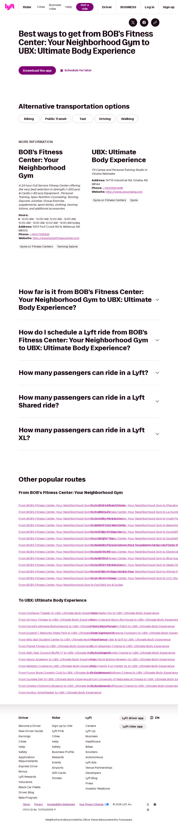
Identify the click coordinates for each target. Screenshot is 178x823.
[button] (89, 299)
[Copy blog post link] (155, 22)
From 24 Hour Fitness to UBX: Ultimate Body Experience (57, 620)
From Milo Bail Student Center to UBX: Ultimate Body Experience (63, 640)
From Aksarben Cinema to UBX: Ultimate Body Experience (129, 646)
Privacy (38, 804)
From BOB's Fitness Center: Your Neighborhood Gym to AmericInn (63, 558)
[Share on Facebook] (144, 22)
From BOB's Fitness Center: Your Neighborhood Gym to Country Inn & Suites (71, 519)
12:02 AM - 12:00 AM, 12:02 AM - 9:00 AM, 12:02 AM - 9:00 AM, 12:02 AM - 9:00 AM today (49, 221)
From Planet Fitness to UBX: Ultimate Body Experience (56, 646)
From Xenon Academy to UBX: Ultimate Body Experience (57, 659)
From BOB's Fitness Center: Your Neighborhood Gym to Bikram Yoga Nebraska (72, 525)
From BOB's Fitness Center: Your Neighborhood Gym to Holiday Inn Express (70, 532)
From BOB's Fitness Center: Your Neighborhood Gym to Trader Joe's (64, 512)
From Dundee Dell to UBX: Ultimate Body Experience (54, 679)
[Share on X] (133, 22)
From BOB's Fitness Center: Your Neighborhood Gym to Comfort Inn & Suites (71, 565)
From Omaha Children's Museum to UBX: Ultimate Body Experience (64, 686)
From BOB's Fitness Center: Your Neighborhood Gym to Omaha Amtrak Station (72, 505)
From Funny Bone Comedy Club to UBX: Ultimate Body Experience (64, 673)
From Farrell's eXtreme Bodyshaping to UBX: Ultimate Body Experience (67, 626)
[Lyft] (9, 7)
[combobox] (154, 717)
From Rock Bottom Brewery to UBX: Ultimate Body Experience (132, 659)
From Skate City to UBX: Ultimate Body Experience (124, 613)
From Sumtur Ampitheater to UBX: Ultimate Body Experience (60, 693)
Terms (26, 804)
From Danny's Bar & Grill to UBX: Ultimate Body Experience (130, 640)
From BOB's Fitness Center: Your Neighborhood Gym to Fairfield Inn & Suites (71, 585)
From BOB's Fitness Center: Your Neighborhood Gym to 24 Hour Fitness (67, 578)
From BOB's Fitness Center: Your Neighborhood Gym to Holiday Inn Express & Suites (76, 572)
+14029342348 (113, 188)
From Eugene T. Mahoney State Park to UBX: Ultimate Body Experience (66, 633)
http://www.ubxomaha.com (124, 192)
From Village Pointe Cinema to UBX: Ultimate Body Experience (132, 653)
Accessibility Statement (61, 804)
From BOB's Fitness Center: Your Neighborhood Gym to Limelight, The (66, 538)
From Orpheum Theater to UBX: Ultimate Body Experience (58, 613)
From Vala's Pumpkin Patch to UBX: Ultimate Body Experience (132, 626)
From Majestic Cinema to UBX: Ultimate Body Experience (57, 666)
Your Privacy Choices (91, 804)
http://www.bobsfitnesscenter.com (56, 238)
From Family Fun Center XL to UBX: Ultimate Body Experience (132, 666)
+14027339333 (39, 234)
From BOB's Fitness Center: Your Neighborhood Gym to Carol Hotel (64, 552)
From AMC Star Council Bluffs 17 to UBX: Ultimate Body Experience (64, 653)
